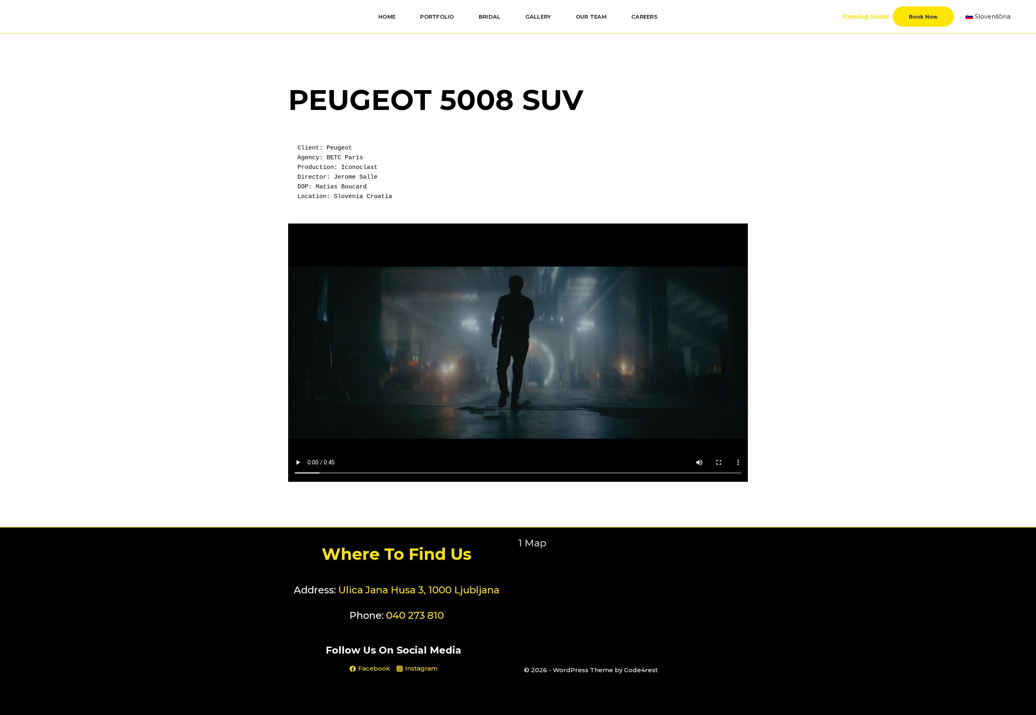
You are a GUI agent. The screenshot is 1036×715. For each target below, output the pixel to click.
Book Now (923, 16)
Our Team (591, 16)
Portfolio (437, 16)
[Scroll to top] (1017, 692)
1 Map (532, 543)
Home (386, 16)
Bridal (490, 16)
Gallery (538, 16)
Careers (644, 16)
